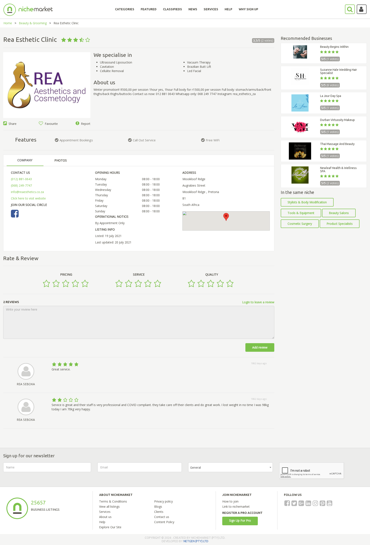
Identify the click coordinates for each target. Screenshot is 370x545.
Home (7, 23)
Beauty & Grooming (33, 23)
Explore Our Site (110, 527)
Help (102, 522)
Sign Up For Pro (240, 520)
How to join (230, 501)
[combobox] (230, 467)
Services (104, 512)
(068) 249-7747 (21, 185)
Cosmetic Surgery (300, 224)
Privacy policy (163, 501)
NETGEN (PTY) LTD (196, 541)
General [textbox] (195, 467)
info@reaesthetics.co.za (27, 192)
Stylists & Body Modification (307, 202)
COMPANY (24, 160)
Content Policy (164, 522)
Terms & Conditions (113, 501)
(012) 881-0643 (21, 179)
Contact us (161, 517)
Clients (158, 512)
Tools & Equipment (301, 213)
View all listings (109, 506)
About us (105, 517)
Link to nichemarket (236, 506)
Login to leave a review (258, 302)
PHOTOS (60, 160)
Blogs (158, 506)
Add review (259, 347)
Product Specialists (340, 224)
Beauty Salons (339, 213)
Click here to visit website (28, 198)
